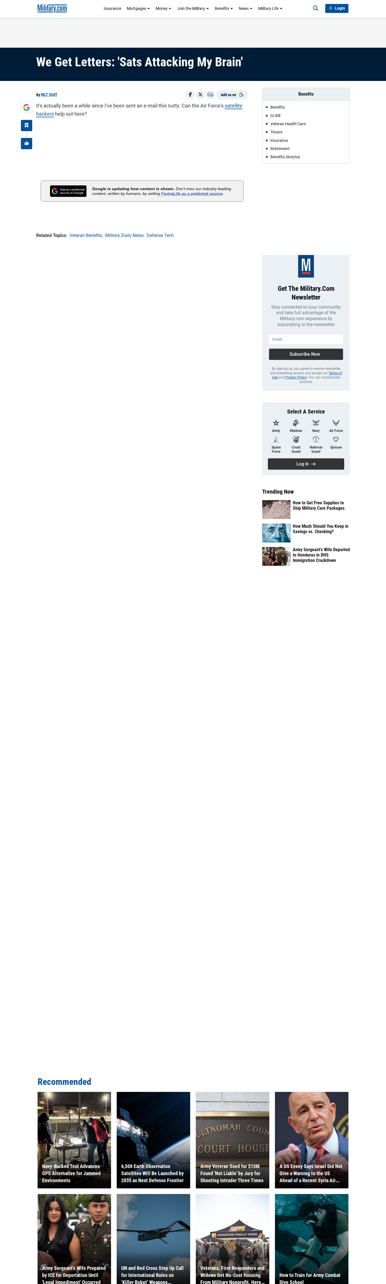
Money (162, 8)
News (244, 8)
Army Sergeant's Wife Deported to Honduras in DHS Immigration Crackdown (321, 555)
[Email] (210, 94)
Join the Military (191, 8)
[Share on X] (200, 94)
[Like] (26, 143)
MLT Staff (49, 94)
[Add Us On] (26, 107)
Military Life (268, 8)
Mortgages (136, 8)
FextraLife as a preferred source (192, 193)
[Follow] (26, 125)
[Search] (316, 8)
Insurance (112, 8)
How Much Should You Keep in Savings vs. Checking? (320, 529)
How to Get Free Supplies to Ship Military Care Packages (318, 505)
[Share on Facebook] (190, 94)
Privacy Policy (296, 377)
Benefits (222, 8)
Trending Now (278, 491)
